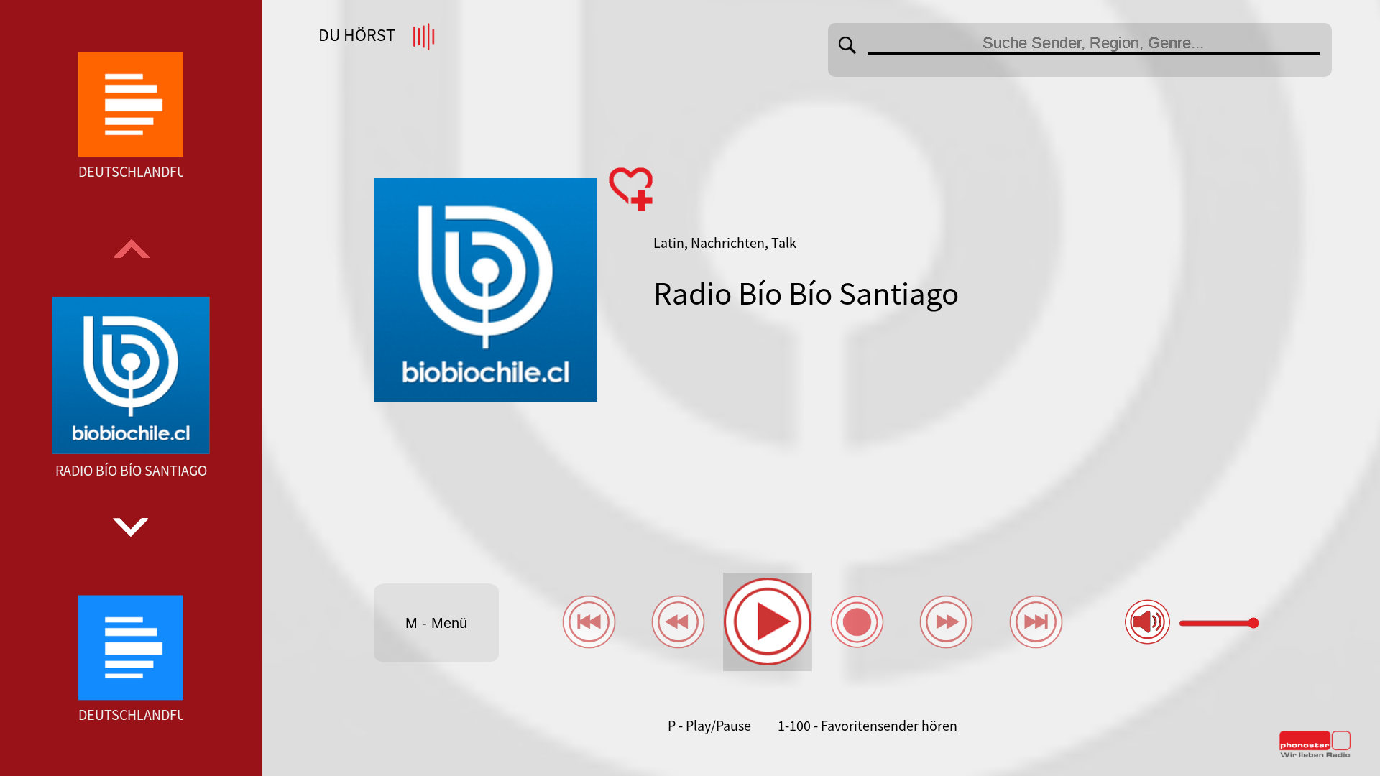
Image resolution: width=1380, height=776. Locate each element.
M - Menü (436, 623)
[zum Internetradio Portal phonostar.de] (1315, 754)
